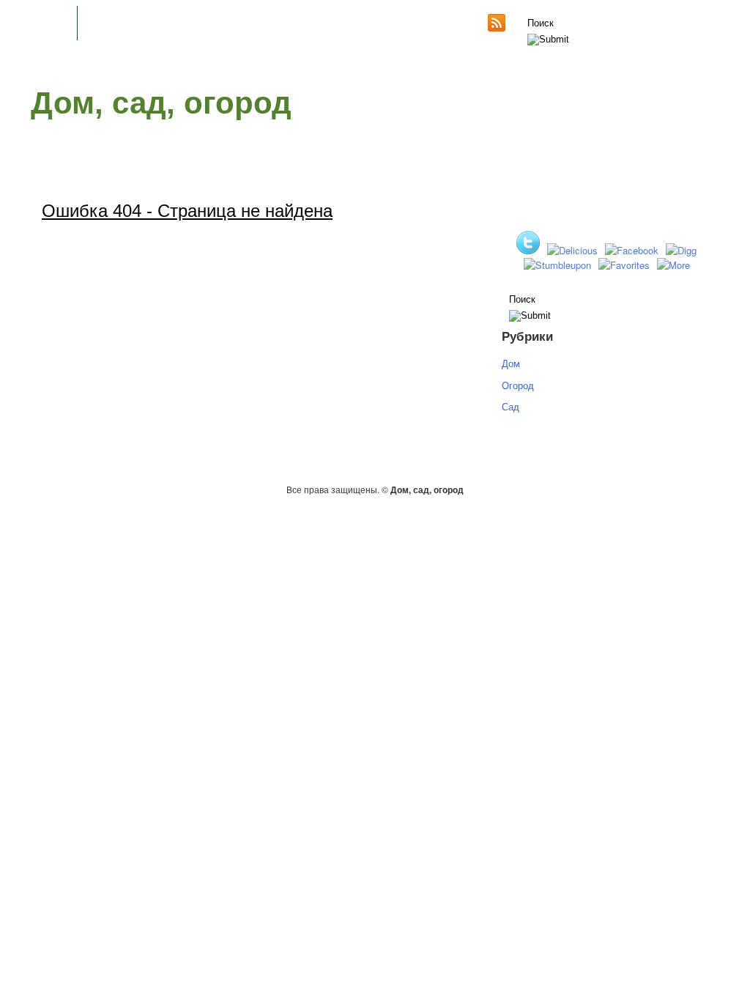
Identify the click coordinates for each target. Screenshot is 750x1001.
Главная (50, 23)
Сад (510, 406)
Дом (511, 363)
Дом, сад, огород (161, 103)
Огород (518, 385)
